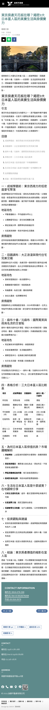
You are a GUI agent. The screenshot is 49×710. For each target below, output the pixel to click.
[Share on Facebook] (14, 39)
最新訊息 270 (34, 627)
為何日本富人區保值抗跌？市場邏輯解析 (21, 162)
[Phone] (7, 686)
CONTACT (5, 643)
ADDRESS (5, 670)
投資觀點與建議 (11, 173)
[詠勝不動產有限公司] (18, 4)
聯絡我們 (4, 703)
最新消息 (29, 701)
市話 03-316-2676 (13, 599)
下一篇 (41, 611)
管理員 (8, 32)
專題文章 (5, 29)
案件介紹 (38, 701)
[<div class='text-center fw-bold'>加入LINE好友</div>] (20, 686)
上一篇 (8, 611)
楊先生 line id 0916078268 (17, 596)
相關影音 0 (7, 633)
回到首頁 (4, 701)
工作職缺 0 (21, 627)
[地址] (16, 686)
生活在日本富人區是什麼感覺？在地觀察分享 (23, 168)
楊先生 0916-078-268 (14, 592)
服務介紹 (21, 701)
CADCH (11, 707)
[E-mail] (11, 686)
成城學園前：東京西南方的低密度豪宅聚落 (22, 141)
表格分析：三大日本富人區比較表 (18, 157)
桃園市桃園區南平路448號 (12, 676)
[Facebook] (3, 686)
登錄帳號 (17, 707)
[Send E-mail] (3, 39)
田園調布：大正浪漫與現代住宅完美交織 (21, 146)
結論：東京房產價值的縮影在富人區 (19, 179)
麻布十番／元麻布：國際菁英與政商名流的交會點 (25, 152)
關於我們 (12, 701)
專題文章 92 (8, 627)
